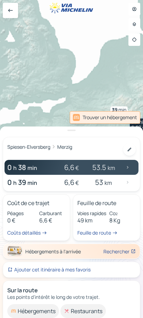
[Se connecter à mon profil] (134, 9)
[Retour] (10, 10)
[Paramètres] (134, 24)
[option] (33, 311)
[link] (105, 117)
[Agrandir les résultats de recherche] (71, 130)
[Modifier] (129, 149)
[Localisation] (134, 39)
